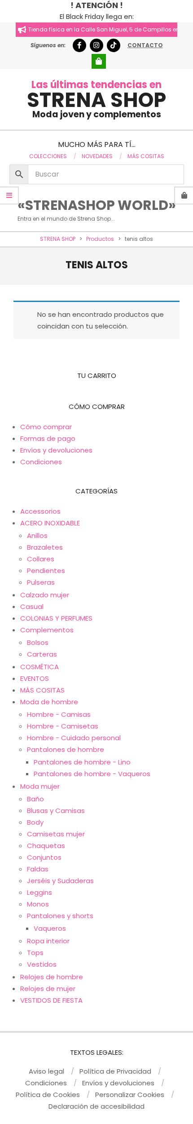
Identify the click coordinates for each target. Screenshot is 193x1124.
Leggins (39, 892)
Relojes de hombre (51, 977)
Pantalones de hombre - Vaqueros (92, 773)
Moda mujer (40, 786)
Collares (40, 559)
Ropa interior (48, 941)
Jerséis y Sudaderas (60, 880)
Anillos (37, 535)
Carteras (42, 654)
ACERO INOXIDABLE (50, 523)
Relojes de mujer (47, 988)
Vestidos (42, 964)
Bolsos (37, 642)
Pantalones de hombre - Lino (82, 762)
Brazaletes (45, 547)
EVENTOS (34, 678)
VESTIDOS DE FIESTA (51, 1000)
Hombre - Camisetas (62, 726)
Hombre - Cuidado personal (74, 737)
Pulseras (41, 582)
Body (35, 822)
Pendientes (46, 570)
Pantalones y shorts (60, 915)
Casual (32, 606)
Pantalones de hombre (65, 749)
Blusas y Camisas (56, 810)
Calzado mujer (44, 595)
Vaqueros (50, 928)
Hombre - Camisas (59, 714)
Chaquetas (46, 845)
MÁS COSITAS (42, 690)
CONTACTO (145, 45)
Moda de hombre (49, 701)
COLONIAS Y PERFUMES (56, 618)
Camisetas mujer (56, 834)
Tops (35, 952)
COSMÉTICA (39, 666)
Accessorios (40, 511)
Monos (38, 904)
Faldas (37, 869)
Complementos (47, 630)
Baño (35, 799)
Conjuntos (44, 857)
